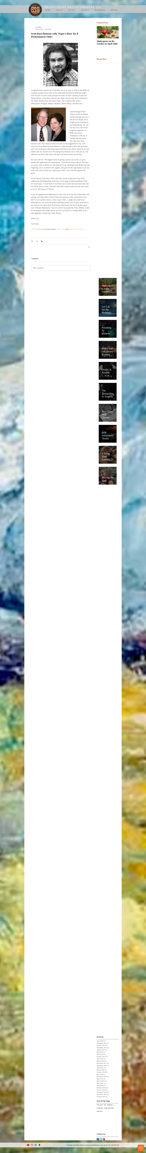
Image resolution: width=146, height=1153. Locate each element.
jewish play (100, 1108)
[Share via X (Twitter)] (37, 241)
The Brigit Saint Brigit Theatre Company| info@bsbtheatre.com (84, 1145)
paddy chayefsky (109, 1108)
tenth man (99, 1111)
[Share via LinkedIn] (42, 241)
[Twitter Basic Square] (101, 1139)
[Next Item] (115, 32)
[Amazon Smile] (39, 1145)
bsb (105, 1105)
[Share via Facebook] (32, 241)
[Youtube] (28, 1145)
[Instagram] (31, 1145)
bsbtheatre (110, 1105)
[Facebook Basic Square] (98, 1139)
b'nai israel (100, 1105)
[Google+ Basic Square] (104, 1139)
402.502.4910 (115, 1145)
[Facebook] (35, 1145)
